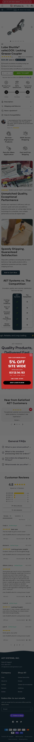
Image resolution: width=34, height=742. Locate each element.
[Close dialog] (31, 355)
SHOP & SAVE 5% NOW (17, 382)
